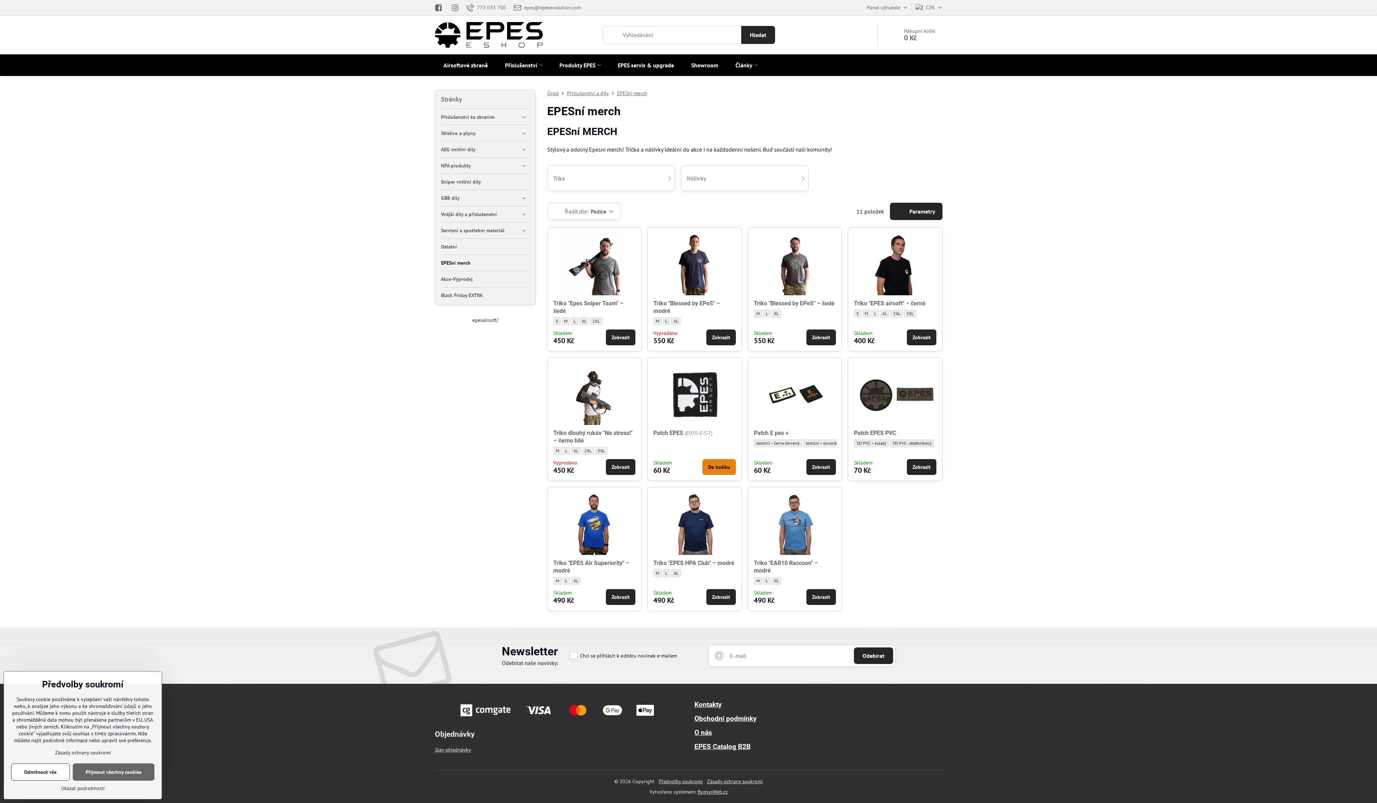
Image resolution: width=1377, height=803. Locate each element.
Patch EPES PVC (875, 433)
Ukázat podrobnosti (83, 788)
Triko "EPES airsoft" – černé (890, 303)
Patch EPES (668, 433)
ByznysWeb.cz (713, 792)
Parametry (921, 211)
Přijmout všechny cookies (113, 772)
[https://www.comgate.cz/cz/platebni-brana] (559, 718)
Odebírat (874, 655)
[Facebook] (441, 7)
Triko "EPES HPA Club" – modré (693, 563)
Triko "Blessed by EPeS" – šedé (794, 303)
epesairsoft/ (485, 320)
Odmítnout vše (40, 772)
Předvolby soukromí (681, 781)
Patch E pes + (771, 433)
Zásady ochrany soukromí (735, 781)
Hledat (758, 35)
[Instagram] (455, 7)
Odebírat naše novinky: (530, 663)
